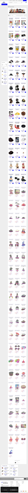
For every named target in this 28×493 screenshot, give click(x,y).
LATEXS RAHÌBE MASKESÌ (6, 470)
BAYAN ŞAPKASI (11, 57)
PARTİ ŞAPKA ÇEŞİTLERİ (11, 239)
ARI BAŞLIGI (17, 44)
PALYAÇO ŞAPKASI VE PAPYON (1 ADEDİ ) (11, 292)
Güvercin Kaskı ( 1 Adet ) (23, 18)
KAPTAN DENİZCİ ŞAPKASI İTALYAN (17, 409)
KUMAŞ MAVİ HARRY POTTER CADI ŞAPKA (11, 448)
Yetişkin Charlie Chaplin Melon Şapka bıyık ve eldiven (17, 84)
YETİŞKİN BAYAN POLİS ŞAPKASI (5, 81)
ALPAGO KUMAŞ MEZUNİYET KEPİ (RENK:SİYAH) (11, 396)
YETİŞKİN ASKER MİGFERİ (11, 266)
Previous (5, 68)
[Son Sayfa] (18, 462)
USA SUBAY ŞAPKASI (23, 57)
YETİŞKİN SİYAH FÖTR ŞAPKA (17, 279)
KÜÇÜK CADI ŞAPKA (23, 83)
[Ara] (21, 2)
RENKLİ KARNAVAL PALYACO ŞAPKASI (11, 18)
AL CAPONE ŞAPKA (11, 70)
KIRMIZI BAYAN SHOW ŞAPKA (23, 162)
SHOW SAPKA (11, 135)
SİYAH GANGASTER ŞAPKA (11, 409)
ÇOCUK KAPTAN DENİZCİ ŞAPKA (23, 331)
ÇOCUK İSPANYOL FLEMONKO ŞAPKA (17, 240)
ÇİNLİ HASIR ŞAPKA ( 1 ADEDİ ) (23, 422)
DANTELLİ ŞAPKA (17, 213)
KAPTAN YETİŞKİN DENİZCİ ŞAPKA (23, 305)
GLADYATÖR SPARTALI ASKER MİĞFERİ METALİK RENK (23, 266)
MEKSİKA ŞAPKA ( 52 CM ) (23, 227)
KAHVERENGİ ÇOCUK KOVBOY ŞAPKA (17, 370)
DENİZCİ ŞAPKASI (11, 122)
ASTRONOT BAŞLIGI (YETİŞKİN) (11, 318)
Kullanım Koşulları (18, 484)
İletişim (16, 0)
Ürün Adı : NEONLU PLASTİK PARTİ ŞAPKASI (17, 357)
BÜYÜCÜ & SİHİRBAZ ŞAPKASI (23, 240)
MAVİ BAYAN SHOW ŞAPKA (11, 175)
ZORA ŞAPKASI (23, 213)
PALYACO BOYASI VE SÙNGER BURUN (6, 467)
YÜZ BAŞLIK (17, 96)
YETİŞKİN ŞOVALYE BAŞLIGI (23, 253)
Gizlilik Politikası (17, 483)
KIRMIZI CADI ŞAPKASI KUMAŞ (23, 357)
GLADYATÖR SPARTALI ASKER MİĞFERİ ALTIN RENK (11, 279)
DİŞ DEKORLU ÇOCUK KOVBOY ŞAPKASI (23, 109)
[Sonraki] (25, 15)
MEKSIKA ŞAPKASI (11, 187)
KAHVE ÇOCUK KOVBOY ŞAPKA (23, 318)
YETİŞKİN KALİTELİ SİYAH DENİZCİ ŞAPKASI (11, 370)
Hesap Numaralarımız (20, 0)
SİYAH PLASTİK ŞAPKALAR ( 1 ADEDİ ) (17, 175)
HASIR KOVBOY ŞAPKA (11, 226)
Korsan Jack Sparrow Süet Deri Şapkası (11, 96)
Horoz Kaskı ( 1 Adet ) (17, 18)
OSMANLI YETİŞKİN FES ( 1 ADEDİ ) (23, 435)
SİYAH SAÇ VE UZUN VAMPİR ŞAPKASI (17, 292)
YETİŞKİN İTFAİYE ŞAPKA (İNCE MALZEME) (11, 435)
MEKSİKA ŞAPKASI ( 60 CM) (23, 148)
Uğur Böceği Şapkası (11, 200)
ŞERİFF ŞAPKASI (23, 44)
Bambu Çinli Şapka (17, 187)
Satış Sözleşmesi (18, 486)
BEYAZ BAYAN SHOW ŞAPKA (11, 162)
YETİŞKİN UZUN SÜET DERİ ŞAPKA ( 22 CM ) (11, 253)
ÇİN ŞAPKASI (5, 70)
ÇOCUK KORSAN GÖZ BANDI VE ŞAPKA (17, 266)
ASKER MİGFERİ (23, 96)
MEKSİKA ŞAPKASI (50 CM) (17, 148)
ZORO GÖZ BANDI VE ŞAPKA (11, 83)
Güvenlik (11, 484)
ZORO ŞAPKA (23, 122)
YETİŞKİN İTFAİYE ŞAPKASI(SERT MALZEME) (23, 201)
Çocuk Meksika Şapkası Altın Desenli (23, 188)
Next (6, 68)
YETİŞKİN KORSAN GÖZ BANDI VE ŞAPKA (23, 70)
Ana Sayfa (11, 0)
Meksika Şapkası (17, 31)
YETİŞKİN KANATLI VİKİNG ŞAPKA (11, 331)
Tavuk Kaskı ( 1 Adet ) (11, 31)
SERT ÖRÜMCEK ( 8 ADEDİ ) (15, 467)
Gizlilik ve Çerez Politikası (9, 491)
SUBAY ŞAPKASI (17, 57)
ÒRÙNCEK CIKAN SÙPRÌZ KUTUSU (6, 473)
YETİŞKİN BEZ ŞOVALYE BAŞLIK (17, 253)
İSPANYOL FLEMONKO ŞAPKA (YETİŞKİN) (17, 122)
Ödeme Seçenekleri (18, 485)
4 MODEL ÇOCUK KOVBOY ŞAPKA (17, 201)
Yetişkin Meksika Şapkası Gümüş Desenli (5, 78)
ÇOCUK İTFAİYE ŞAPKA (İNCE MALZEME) (17, 435)
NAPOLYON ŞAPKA (11, 213)
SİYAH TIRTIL (15, 473)
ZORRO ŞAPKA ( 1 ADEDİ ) (23, 175)
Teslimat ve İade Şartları (12, 486)
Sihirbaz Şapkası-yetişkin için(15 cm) (5, 74)
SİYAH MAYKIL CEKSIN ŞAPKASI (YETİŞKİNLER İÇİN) (11, 149)
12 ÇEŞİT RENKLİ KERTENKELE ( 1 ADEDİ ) (15, 470)
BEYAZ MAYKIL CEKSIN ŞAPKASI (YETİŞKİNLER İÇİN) (23, 136)
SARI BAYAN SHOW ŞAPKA (17, 162)
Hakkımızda (14, 0)
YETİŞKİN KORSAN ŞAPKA (11, 109)
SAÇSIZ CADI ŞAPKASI (17, 135)
